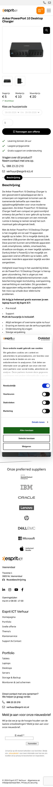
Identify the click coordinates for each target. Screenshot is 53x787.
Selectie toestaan (26, 438)
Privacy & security (29, 782)
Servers (6, 673)
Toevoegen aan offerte (27, 131)
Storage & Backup (11, 677)
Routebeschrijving (16, 579)
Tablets (6, 658)
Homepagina (8, 617)
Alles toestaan (26, 430)
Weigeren (26, 446)
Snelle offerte (9, 626)
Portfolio (6, 622)
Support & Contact (11, 641)
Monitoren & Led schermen (16, 682)
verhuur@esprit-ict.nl (49, 2)
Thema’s (6, 631)
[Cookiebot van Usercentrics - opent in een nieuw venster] (38, 339)
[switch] (46, 394)
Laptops (6, 663)
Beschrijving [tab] (13, 177)
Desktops (7, 668)
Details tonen (38, 422)
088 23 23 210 (15, 166)
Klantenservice (9, 636)
